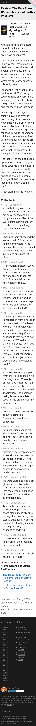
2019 (5, 647)
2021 (5, 642)
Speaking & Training (24, 632)
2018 (5, 650)
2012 (5, 665)
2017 (5, 652)
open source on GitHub (8, 724)
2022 (5, 640)
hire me (9, 704)
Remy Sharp (14, 716)
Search (7, 2)
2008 (5, 675)
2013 (5, 662)
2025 (5, 632)
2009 (5, 672)
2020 (5, 645)
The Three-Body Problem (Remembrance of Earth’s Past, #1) (17, 577)
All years (6, 627)
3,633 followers (20, 691)
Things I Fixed (22, 637)
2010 (5, 670)
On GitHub (21, 652)
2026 (5, 630)
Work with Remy (23, 630)
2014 (5, 660)
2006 (5, 680)
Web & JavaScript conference (23, 702)
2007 (5, 677)
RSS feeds (21, 657)
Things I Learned (23, 640)
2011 (5, 667)
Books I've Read (23, 642)
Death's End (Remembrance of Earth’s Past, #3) (18, 587)
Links (19, 635)
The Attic (21, 649)
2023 (5, 637)
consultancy (27, 698)
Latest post (30, 2)
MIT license (22, 718)
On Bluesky (21, 654)
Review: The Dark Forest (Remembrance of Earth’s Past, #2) (18, 12)
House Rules (22, 647)
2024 (5, 635)
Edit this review (9, 609)
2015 (5, 657)
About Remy (22, 627)
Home (3, 2)
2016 (5, 655)
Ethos (20, 645)
